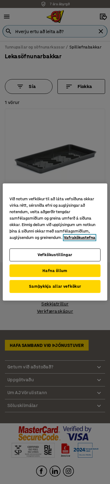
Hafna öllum (55, 270)
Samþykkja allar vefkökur (55, 286)
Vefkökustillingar (55, 254)
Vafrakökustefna (79, 237)
